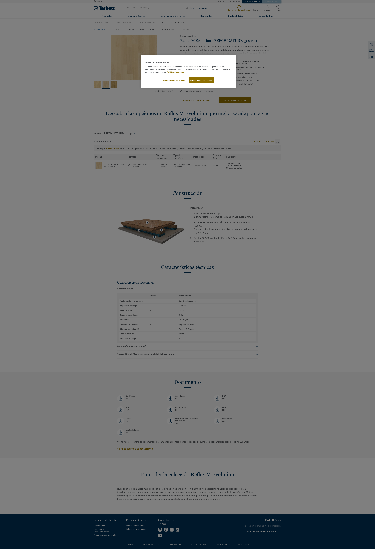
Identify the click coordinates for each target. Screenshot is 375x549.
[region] (188, 71)
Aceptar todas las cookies (201, 80)
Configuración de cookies (174, 80)
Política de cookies (175, 72)
